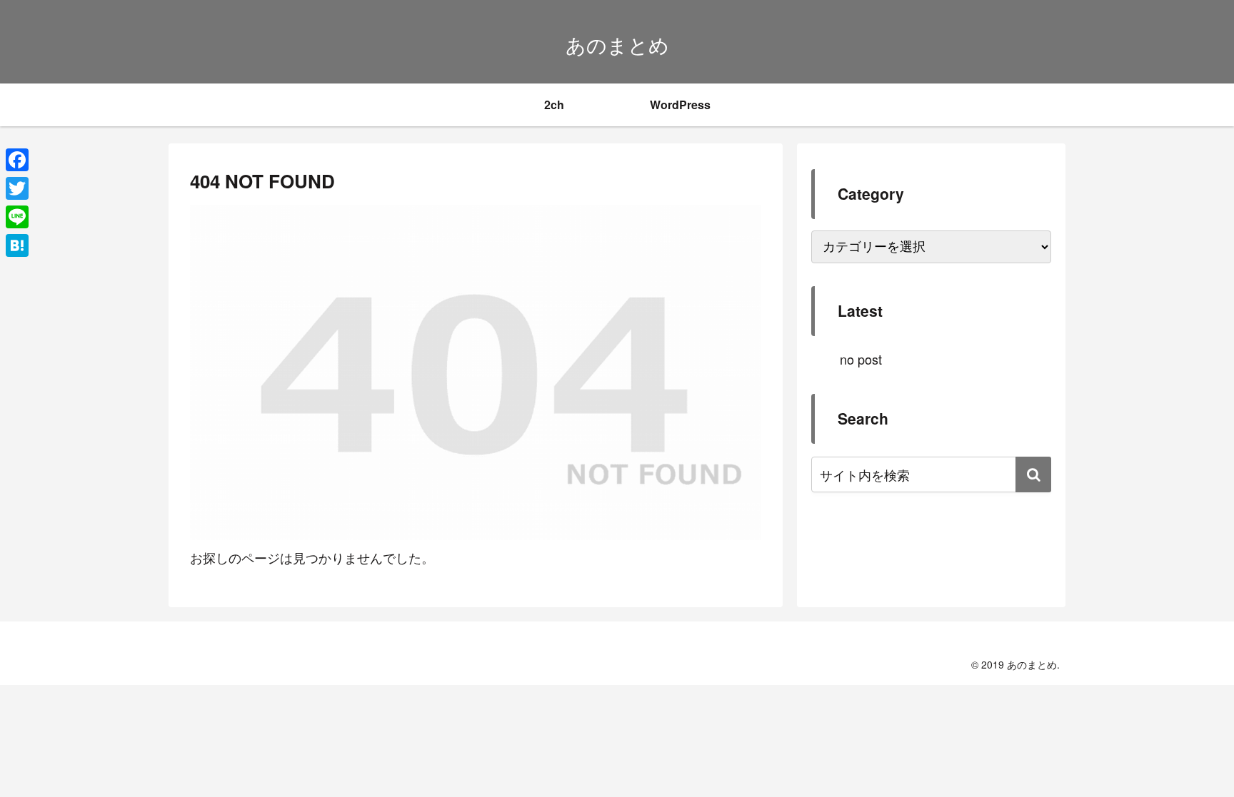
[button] (1033, 474)
